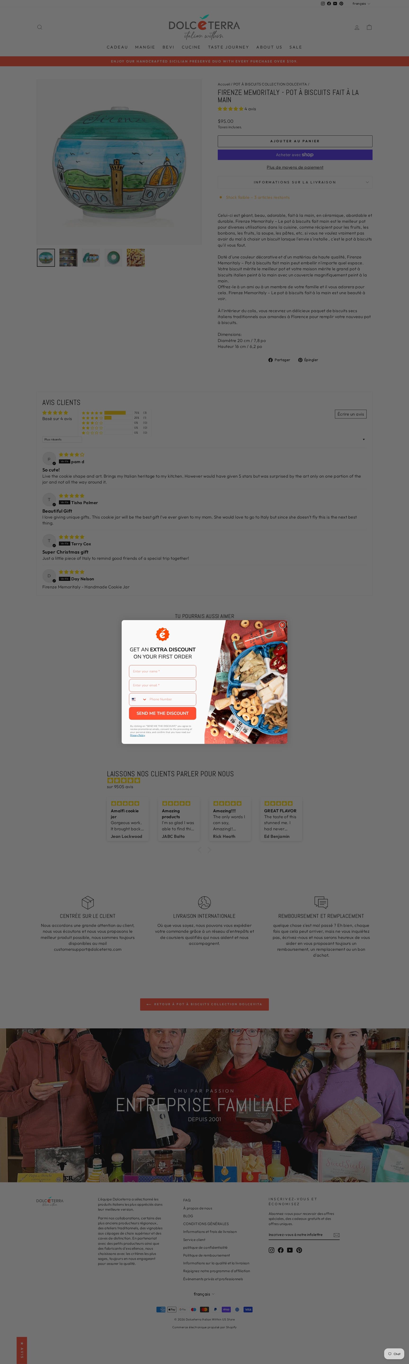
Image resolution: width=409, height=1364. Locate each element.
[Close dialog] (282, 625)
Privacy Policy (137, 735)
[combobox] (138, 699)
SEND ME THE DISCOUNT (163, 713)
